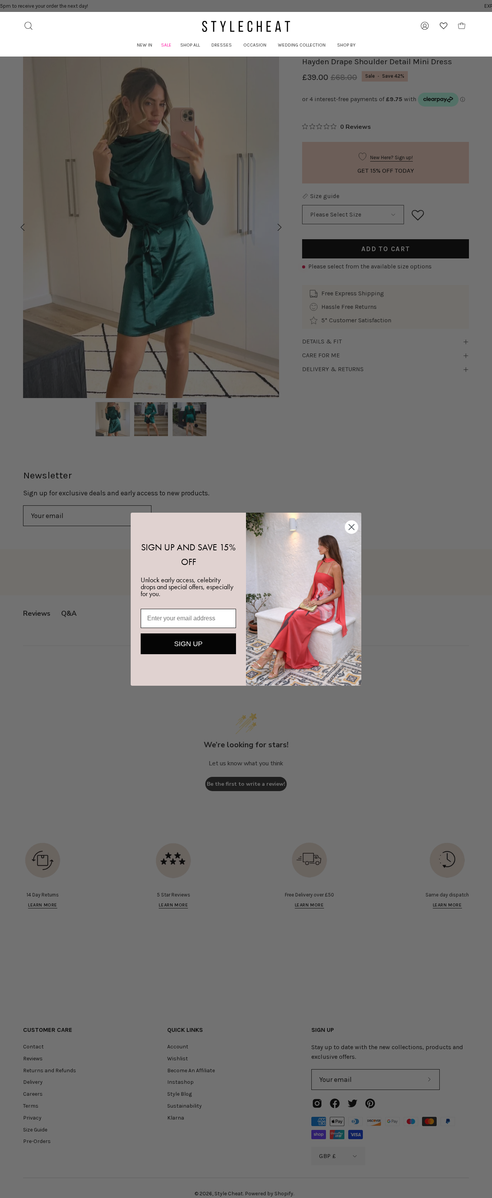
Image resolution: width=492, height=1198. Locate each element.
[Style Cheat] (246, 26)
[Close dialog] (351, 527)
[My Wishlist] (443, 26)
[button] (190, 45)
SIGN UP (188, 644)
